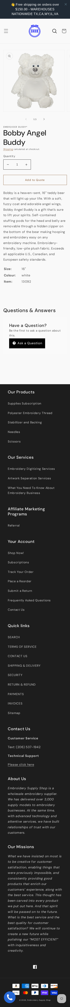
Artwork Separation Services (29, 478)
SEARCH (14, 637)
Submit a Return (20, 591)
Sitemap (14, 713)
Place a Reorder (20, 581)
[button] (6, 31)
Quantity (9, 156)
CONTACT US (17, 656)
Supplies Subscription (24, 403)
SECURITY (15, 675)
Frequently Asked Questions (29, 600)
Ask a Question (29, 343)
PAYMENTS (16, 694)
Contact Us (16, 610)
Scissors (14, 441)
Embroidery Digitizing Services (31, 469)
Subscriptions (18, 562)
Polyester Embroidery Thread (30, 413)
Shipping (8, 149)
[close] (65, 4)
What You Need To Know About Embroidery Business (31, 490)
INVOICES (15, 703)
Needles (14, 432)
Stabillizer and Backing (25, 422)
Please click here (21, 765)
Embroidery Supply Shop (39, 1000)
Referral (13, 525)
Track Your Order (21, 572)
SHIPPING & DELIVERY (24, 666)
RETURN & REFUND (22, 685)
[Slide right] (44, 119)
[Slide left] (26, 119)
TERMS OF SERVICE (22, 647)
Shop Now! (16, 553)
